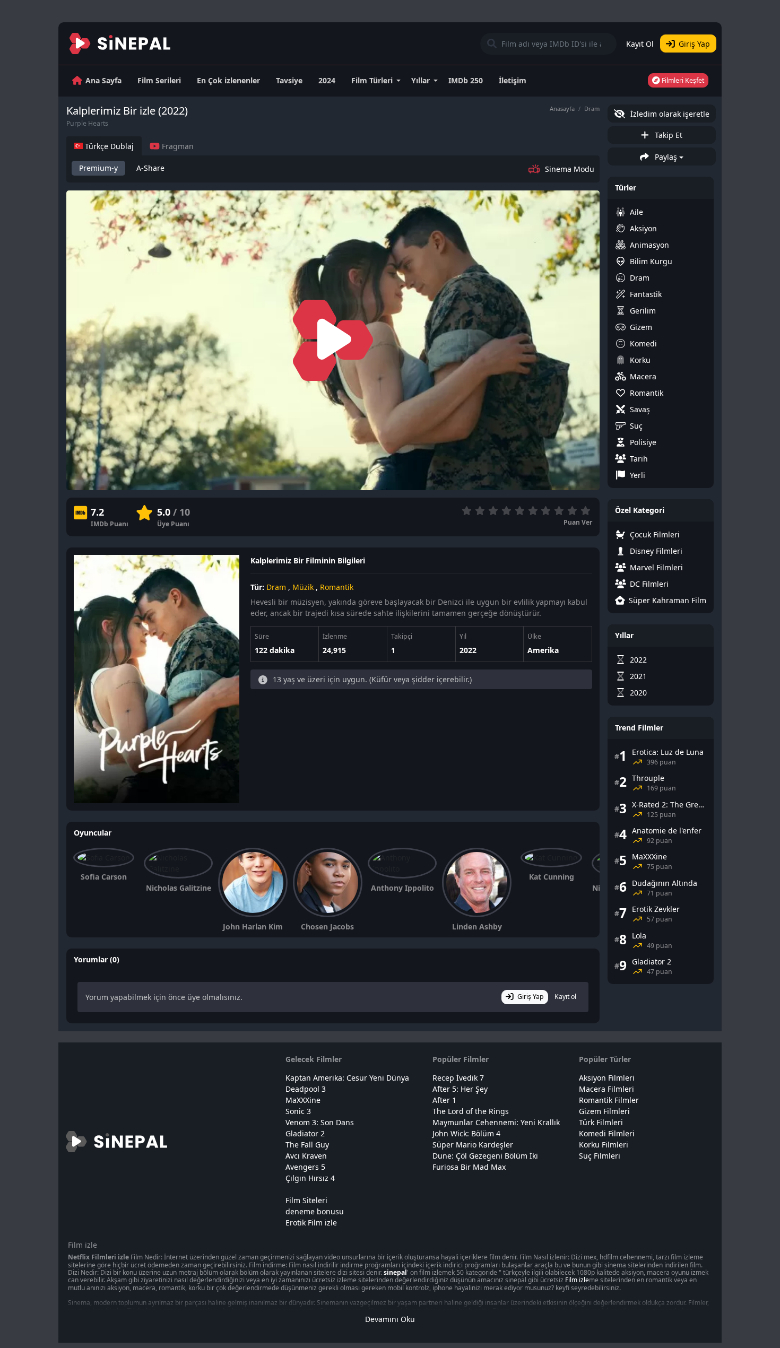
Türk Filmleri (601, 1122)
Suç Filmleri (599, 1156)
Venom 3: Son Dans (319, 1122)
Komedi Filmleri (607, 1133)
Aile (636, 212)
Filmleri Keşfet (682, 80)
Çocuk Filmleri (655, 534)
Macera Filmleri (606, 1089)
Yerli (637, 475)
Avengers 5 (305, 1167)
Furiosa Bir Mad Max (469, 1167)
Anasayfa (562, 108)
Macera (643, 376)
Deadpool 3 (305, 1089)
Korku (640, 360)
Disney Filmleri (656, 551)
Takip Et (667, 135)
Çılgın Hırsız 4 (310, 1178)
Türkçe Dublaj (108, 146)
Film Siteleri (306, 1200)
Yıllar (420, 80)
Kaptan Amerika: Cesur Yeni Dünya (347, 1078)
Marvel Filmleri (656, 567)
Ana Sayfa (103, 80)
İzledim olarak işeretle (668, 114)
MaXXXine (302, 1100)
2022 (468, 650)
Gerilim (643, 311)
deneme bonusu (314, 1211)
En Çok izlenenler (228, 80)
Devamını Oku (390, 1319)
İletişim (512, 80)
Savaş (640, 409)
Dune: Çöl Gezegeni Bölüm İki (485, 1156)
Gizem (641, 327)
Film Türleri (372, 80)
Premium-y (98, 168)
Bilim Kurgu (651, 261)
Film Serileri (159, 80)
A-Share (150, 168)
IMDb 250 (465, 80)
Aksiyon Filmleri (607, 1078)
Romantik (336, 587)
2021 (638, 676)
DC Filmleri (649, 584)
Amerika (543, 650)
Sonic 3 (298, 1111)
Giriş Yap (694, 44)
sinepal (395, 1272)
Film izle (577, 1279)
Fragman (177, 146)
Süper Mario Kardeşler (472, 1145)
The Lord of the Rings (470, 1111)
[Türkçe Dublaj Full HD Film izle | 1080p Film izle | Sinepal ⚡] (120, 43)
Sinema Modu (569, 169)
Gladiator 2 (305, 1133)
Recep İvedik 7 (458, 1078)
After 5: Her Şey (460, 1089)
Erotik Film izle (311, 1222)
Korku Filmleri (603, 1145)
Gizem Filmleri (604, 1111)
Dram (592, 108)
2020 (638, 693)
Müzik (303, 587)
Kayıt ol (565, 996)
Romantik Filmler (609, 1100)
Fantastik (646, 294)
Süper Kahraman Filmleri (667, 600)
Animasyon (649, 245)
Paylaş (665, 157)
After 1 (444, 1100)
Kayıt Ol (640, 44)
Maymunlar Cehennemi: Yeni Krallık (496, 1122)
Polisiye (643, 442)
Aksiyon (643, 228)
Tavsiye (289, 80)
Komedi (643, 343)
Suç (636, 426)
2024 (326, 80)
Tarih (639, 459)
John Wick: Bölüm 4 (466, 1133)
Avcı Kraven (306, 1156)
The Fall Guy (307, 1145)
